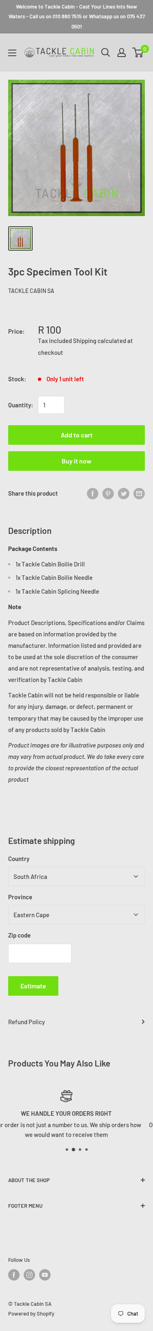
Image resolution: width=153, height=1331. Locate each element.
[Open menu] (12, 53)
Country (18, 858)
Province (20, 896)
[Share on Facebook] (92, 493)
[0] (138, 52)
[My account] (122, 52)
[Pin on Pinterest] (108, 493)
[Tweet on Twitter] (123, 493)
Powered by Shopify (31, 1313)
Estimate (33, 986)
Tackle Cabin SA (31, 290)
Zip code (19, 935)
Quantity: (20, 405)
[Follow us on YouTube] (45, 1275)
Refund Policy (26, 1021)
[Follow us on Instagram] (29, 1275)
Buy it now (76, 461)
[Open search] (105, 52)
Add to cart (77, 435)
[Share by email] (139, 493)
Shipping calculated (99, 340)
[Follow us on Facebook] (14, 1275)
